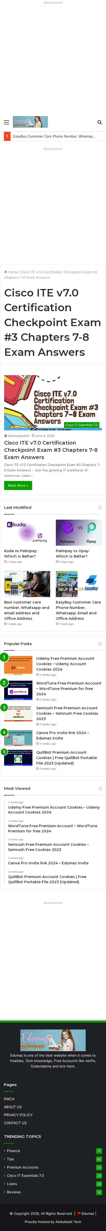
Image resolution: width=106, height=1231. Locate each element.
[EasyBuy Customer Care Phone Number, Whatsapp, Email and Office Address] (79, 584)
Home (12, 272)
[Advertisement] (53, 59)
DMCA (9, 1099)
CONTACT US (15, 1123)
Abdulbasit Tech (68, 1222)
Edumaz (88, 1213)
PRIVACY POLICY (18, 1115)
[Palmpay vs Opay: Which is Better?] (79, 533)
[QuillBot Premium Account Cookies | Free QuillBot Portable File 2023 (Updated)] (18, 758)
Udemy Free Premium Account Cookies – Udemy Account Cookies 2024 (65, 664)
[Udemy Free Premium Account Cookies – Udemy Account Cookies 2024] (18, 665)
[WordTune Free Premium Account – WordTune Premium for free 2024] (18, 690)
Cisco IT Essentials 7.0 (25, 1175)
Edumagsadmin (19, 436)
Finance (13, 1151)
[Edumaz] (30, 122)
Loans (12, 1184)
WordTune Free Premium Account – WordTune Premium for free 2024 (68, 688)
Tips (10, 1159)
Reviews (14, 1192)
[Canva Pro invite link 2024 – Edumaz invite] (18, 738)
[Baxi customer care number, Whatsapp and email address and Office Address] (27, 584)
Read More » (18, 485)
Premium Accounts (22, 1167)
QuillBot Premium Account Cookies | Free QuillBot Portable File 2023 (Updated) (66, 758)
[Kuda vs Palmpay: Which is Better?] (27, 533)
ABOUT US (13, 1107)
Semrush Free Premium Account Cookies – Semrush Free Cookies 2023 (67, 713)
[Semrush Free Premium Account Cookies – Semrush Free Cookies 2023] (18, 713)
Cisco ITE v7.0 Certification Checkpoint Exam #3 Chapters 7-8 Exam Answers (51, 450)
